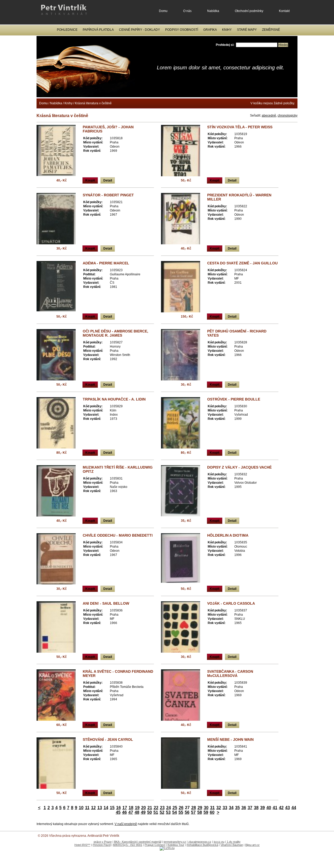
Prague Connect (155, 844)
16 (118, 807)
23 (162, 807)
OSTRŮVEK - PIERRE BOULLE (233, 399)
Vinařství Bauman (231, 844)
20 (143, 807)
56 (187, 812)
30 (206, 807)
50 (149, 812)
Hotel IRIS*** (82, 844)
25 (174, 807)
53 (168, 812)
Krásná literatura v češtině (93, 103)
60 (212, 812)
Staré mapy (247, 30)
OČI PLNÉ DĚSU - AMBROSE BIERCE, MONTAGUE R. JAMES (115, 333)
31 (212, 807)
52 (162, 812)
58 (199, 812)
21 (149, 807)
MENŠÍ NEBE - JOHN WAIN (230, 739)
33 (225, 807)
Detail (107, 180)
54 (174, 812)
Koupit (90, 180)
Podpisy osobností (181, 30)
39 (262, 807)
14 (106, 807)
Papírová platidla (98, 30)
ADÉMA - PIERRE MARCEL (106, 263)
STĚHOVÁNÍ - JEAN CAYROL (108, 739)
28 (193, 807)
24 (168, 807)
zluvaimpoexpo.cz (199, 841)
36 (243, 807)
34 (231, 807)
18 (131, 807)
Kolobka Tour (176, 844)
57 (193, 812)
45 (118, 812)
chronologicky (287, 115)
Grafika (210, 30)
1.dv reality (234, 841)
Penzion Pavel (102, 844)
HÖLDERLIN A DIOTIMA (227, 535)
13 (99, 807)
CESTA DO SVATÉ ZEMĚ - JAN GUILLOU (242, 263)
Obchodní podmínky (249, 11)
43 (287, 807)
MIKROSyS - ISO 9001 (127, 844)
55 (180, 812)
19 (137, 807)
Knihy (227, 30)
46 (124, 812)
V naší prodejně (126, 824)
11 (87, 807)
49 (143, 812)
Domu (163, 11)
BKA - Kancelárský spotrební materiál (137, 841)
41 (275, 807)
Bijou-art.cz (252, 844)
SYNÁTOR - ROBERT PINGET (108, 195)
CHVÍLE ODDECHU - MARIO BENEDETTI (118, 535)
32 (218, 807)
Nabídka (213, 11)
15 (112, 807)
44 (293, 807)
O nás (187, 11)
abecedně (269, 115)
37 (250, 807)
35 (237, 807)
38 (256, 807)
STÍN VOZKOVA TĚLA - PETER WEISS (239, 127)
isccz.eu (219, 841)
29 (200, 807)
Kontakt (284, 11)
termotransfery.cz (175, 841)
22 (156, 807)
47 (130, 812)
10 (81, 807)
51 (155, 812)
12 (93, 807)
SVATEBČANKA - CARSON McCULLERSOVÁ (230, 673)
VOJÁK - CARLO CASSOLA (231, 603)
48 (137, 812)
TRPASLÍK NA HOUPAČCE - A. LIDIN (114, 399)
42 (281, 807)
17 (124, 807)
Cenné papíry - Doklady (139, 30)
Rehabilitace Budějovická (202, 844)
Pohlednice (67, 30)
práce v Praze (103, 841)
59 (206, 812)
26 (181, 807)
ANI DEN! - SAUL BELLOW (106, 603)
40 (268, 807)
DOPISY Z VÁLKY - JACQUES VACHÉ (239, 467)
